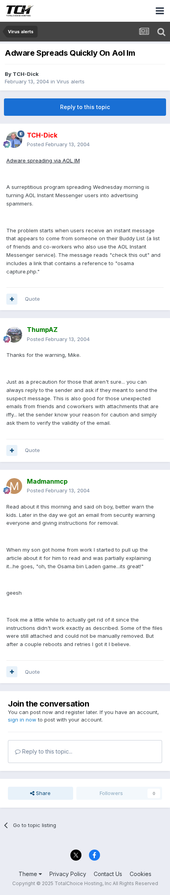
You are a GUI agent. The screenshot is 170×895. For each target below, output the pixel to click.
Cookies (140, 874)
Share (42, 793)
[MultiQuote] (11, 299)
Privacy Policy (67, 874)
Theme (29, 874)
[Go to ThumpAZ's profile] (14, 335)
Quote (32, 299)
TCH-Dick (26, 74)
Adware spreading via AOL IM (43, 160)
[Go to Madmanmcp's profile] (14, 486)
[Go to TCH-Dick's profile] (14, 140)
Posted (58, 144)
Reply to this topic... (46, 751)
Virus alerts (71, 81)
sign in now (22, 719)
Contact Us (108, 874)
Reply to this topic (85, 107)
